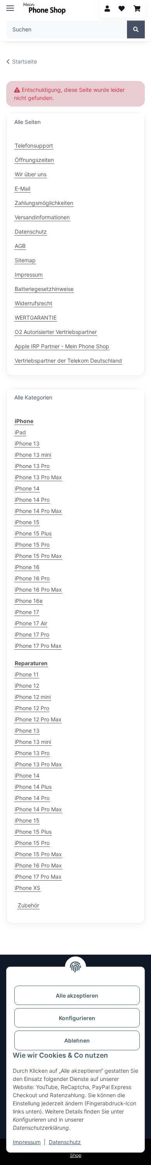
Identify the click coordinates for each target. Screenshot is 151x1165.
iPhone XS (27, 888)
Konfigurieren (77, 1018)
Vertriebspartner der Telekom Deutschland (68, 360)
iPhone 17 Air (31, 623)
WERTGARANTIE (36, 317)
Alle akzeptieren (77, 995)
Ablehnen (77, 1040)
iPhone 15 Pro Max (38, 555)
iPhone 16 (27, 567)
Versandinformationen (42, 217)
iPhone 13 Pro (32, 466)
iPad (20, 432)
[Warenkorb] (137, 8)
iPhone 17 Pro (32, 634)
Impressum (27, 1142)
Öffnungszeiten (34, 160)
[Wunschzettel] (121, 8)
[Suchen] (136, 29)
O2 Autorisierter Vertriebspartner (56, 332)
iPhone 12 (27, 685)
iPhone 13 (27, 443)
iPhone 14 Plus (33, 786)
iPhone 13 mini (33, 454)
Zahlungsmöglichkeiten (44, 203)
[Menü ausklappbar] (10, 5)
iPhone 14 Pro (32, 499)
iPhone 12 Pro (32, 708)
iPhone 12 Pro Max (38, 719)
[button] (107, 8)
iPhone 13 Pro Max (38, 477)
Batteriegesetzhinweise (44, 289)
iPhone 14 (27, 488)
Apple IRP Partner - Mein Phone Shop (62, 346)
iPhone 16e (29, 600)
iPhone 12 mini (33, 696)
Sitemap (25, 260)
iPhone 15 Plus (33, 533)
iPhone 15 (27, 522)
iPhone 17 (27, 612)
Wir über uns (30, 174)
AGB (20, 246)
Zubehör (28, 905)
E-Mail (22, 188)
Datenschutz (65, 1142)
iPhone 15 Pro (32, 544)
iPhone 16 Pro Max (38, 589)
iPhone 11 (27, 674)
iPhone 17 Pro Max (38, 645)
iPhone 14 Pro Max (38, 511)
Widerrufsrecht (33, 303)
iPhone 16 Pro (32, 578)
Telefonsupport (34, 145)
